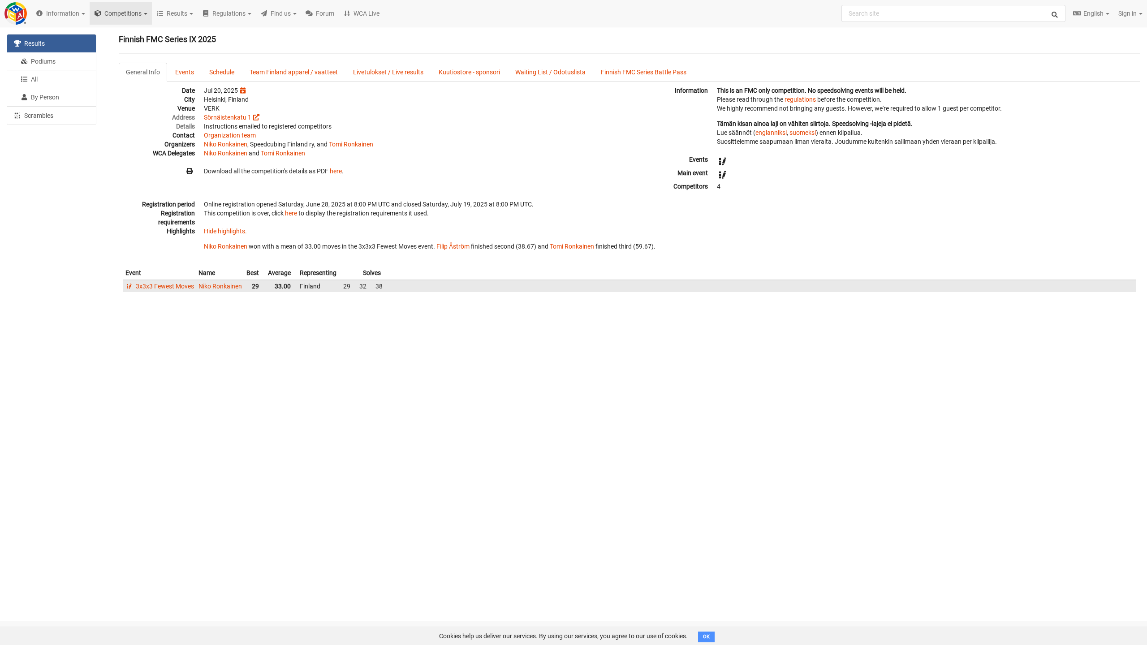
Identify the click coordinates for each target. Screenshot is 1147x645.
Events (184, 72)
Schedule (221, 72)
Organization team (230, 135)
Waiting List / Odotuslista (550, 72)
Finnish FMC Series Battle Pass (643, 72)
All (34, 79)
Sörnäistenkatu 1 (227, 117)
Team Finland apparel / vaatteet (294, 72)
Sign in (1128, 13)
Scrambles (38, 115)
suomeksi (802, 132)
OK (706, 637)
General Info (143, 72)
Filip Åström (453, 246)
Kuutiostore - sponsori (469, 72)
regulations (800, 99)
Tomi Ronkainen (351, 144)
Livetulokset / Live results (388, 72)
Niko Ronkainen (225, 144)
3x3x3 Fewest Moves (164, 286)
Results (34, 43)
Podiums (43, 61)
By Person (44, 97)
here (336, 171)
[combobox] (953, 13)
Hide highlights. (225, 231)
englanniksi (771, 132)
